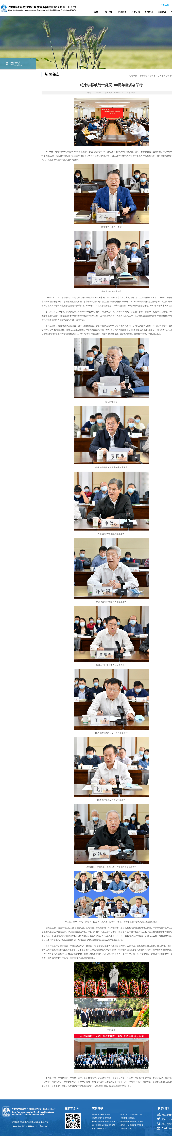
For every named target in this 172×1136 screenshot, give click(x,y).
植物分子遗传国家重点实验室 (132, 1125)
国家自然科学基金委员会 (102, 1118)
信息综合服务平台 (99, 1129)
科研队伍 (122, 12)
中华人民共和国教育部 (101, 1114)
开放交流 (149, 12)
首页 (96, 12)
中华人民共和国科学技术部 (131, 1114)
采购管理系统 (126, 1129)
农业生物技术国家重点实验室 (103, 1125)
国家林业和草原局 (128, 1118)
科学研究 (136, 12)
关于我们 (109, 12)
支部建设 (162, 12)
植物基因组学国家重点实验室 (103, 1122)
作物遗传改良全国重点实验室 (132, 1122)
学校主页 (165, 5)
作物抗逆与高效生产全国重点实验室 (155, 76)
